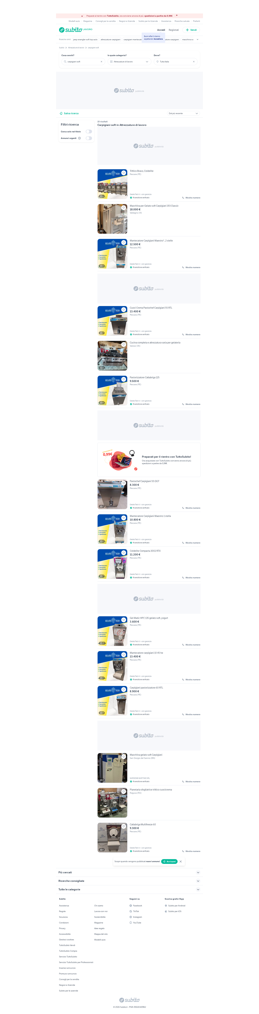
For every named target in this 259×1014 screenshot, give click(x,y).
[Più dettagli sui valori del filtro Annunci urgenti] (79, 138)
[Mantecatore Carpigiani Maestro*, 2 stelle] (149, 255)
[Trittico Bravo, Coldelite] (149, 185)
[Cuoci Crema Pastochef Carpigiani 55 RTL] (149, 322)
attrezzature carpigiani (110, 39)
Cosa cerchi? (67, 55)
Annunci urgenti (68, 138)
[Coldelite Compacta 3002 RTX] (149, 565)
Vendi (193, 29)
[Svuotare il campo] (101, 61)
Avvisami (171, 861)
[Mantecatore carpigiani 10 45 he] (149, 667)
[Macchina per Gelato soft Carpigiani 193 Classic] (149, 220)
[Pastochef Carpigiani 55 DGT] (149, 495)
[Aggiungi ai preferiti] (123, 172)
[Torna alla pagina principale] (76, 30)
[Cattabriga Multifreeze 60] (149, 838)
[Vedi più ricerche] (197, 39)
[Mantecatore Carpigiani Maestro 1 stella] (149, 530)
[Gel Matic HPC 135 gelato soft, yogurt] (149, 632)
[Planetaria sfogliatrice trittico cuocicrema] (149, 804)
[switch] (89, 131)
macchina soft (188, 39)
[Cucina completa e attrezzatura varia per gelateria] (149, 357)
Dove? (157, 55)
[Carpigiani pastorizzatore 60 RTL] (149, 702)
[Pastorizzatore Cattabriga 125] (149, 392)
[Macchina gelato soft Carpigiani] (149, 769)
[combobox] (83, 61)
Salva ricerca (71, 113)
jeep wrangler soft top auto (85, 39)
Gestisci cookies (66, 939)
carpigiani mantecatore (134, 39)
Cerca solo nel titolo (71, 131)
